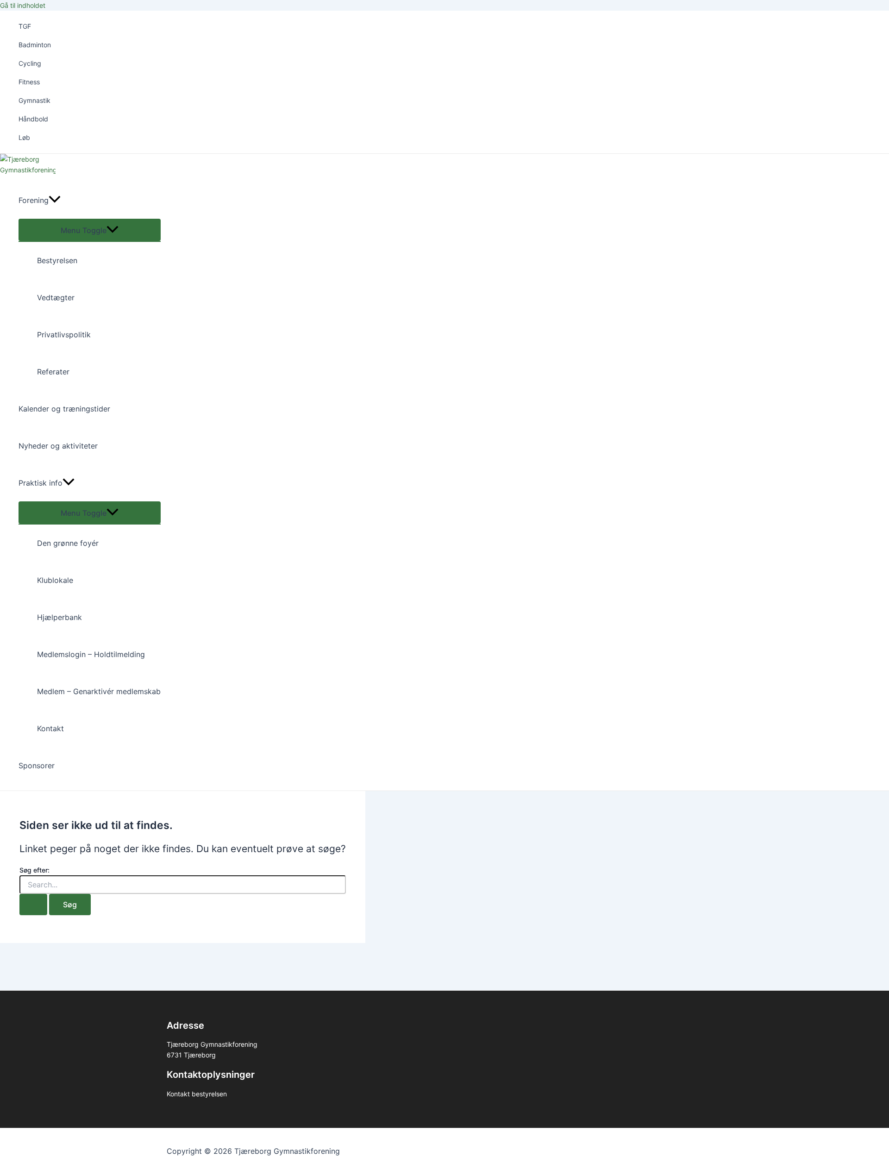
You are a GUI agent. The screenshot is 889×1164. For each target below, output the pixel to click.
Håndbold (33, 119)
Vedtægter (56, 297)
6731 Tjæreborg (191, 1055)
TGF (25, 26)
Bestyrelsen (57, 260)
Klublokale (55, 580)
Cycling (30, 63)
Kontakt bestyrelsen (197, 1094)
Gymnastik (34, 100)
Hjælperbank (59, 617)
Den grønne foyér (68, 543)
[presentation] (55, 200)
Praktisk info (41, 482)
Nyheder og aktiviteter (58, 445)
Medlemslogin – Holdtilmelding (91, 654)
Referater (53, 371)
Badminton (35, 45)
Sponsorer (37, 765)
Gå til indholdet (22, 5)
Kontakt (50, 728)
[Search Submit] (33, 904)
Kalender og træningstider (64, 408)
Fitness (29, 82)
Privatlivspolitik (64, 334)
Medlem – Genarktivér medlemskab (99, 691)
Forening (34, 200)
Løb (24, 137)
